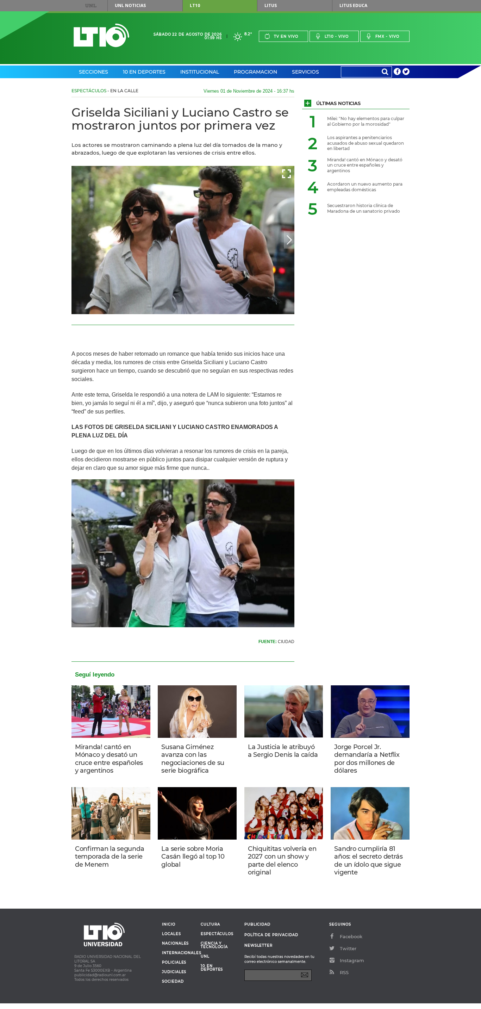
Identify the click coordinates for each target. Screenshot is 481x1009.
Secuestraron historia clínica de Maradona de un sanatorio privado (363, 208)
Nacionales (175, 943)
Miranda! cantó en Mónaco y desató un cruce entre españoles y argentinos (109, 759)
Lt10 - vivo (337, 36)
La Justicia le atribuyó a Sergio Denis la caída (283, 751)
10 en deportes (212, 967)
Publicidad (257, 924)
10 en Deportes (144, 72)
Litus (270, 5)
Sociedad (173, 981)
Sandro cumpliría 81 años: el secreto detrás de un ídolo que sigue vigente (368, 861)
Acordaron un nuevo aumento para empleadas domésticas (364, 186)
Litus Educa (353, 5)
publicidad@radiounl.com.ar (100, 975)
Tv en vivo (286, 36)
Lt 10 (101, 35)
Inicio (168, 924)
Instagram (352, 960)
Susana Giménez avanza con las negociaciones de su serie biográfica (192, 759)
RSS (344, 972)
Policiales (174, 962)
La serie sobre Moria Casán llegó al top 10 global (192, 856)
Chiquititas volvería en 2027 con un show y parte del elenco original (282, 861)
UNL (90, 5)
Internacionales (178, 953)
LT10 (195, 5)
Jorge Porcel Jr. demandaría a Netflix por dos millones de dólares (366, 759)
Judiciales (174, 972)
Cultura (210, 924)
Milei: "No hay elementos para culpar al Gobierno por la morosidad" (365, 121)
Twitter (348, 948)
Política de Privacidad (271, 935)
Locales (171, 934)
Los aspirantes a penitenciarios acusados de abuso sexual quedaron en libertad (365, 143)
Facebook (351, 936)
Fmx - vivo (387, 36)
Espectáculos (88, 90)
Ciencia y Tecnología (214, 945)
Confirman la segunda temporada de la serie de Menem (109, 856)
